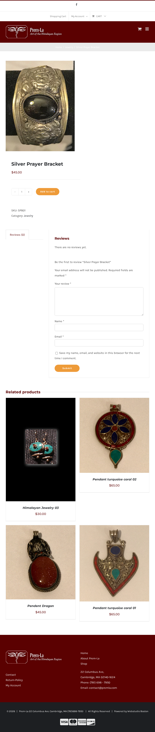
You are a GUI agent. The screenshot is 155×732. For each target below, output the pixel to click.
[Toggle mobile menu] (147, 29)
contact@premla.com (103, 687)
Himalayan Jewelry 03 (41, 508)
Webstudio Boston (137, 711)
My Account (13, 685)
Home (84, 653)
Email (59, 336)
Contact (11, 674)
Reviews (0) (17, 234)
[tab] (17, 234)
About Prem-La (90, 658)
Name (59, 321)
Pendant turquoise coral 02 (114, 479)
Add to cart (47, 191)
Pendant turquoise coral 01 (114, 608)
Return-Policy (14, 680)
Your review (63, 283)
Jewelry (28, 215)
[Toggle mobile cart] (140, 29)
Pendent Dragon (40, 606)
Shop (84, 663)
